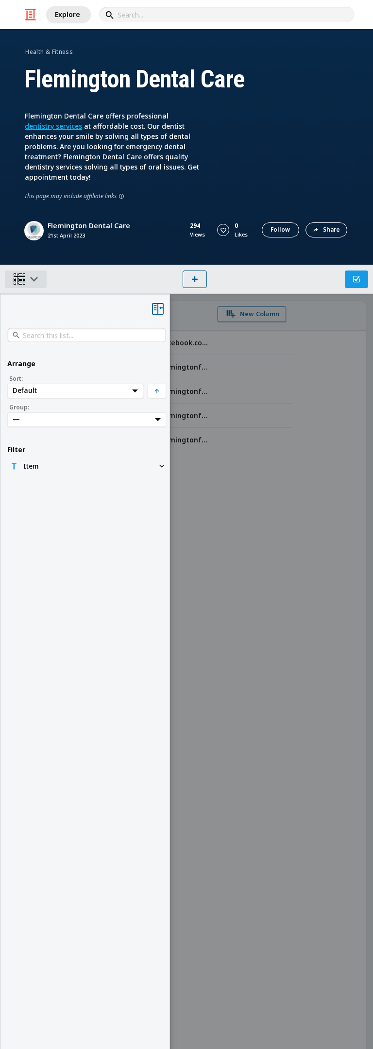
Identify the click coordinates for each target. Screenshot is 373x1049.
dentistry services (53, 126)
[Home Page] (30, 14)
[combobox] (227, 14)
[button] (223, 230)
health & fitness (49, 52)
